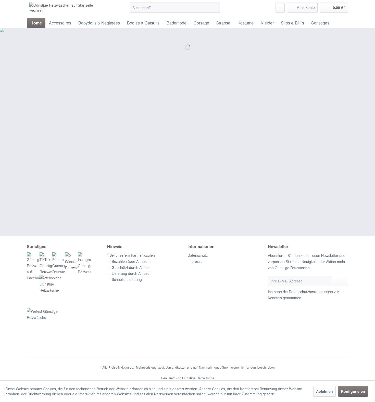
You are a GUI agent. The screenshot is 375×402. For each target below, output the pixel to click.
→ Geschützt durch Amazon (130, 267)
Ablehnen (324, 391)
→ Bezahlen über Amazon (128, 261)
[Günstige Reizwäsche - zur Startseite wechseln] (67, 9)
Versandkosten (176, 367)
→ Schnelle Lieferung (124, 279)
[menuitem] (175, 8)
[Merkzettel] (280, 8)
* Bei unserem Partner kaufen (131, 255)
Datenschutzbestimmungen (311, 291)
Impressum (197, 261)
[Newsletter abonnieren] (340, 281)
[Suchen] (215, 8)
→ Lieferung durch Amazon (129, 273)
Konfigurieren (353, 391)
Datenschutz (198, 255)
